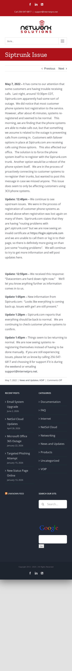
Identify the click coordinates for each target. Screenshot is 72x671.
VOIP (41, 380)
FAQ (43, 410)
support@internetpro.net (46, 11)
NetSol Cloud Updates (15, 421)
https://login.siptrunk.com (46, 233)
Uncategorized (50, 461)
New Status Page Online (17, 473)
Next (61, 68)
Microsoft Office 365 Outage (17, 438)
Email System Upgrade (15, 404)
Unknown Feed (16, 493)
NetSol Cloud (49, 427)
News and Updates (29, 380)
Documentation (51, 402)
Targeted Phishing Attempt (18, 456)
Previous (49, 68)
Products (46, 452)
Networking (48, 435)
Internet (46, 419)
